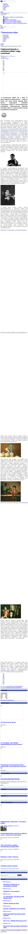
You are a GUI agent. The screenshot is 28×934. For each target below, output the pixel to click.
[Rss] (2, 12)
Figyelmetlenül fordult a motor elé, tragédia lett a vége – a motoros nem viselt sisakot (14, 834)
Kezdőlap (5, 3)
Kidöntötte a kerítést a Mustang (9, 856)
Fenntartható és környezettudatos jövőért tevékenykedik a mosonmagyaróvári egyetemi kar (13, 766)
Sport (4, 8)
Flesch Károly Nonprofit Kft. (15, 930)
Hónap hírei (5, 4)
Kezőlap (2, 43)
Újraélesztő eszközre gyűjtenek (9, 866)
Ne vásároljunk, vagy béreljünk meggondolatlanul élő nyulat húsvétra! (11, 743)
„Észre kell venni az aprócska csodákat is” (13, 22)
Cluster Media (4, 931)
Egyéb (2, 44)
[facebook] (3, 62)
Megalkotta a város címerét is (10, 19)
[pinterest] (3, 69)
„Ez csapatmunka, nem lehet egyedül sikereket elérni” (15, 23)
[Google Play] (1, 12)
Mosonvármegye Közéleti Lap (8, 56)
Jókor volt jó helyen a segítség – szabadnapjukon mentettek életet (10, 845)
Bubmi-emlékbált (10, 670)
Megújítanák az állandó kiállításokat (12, 686)
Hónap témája (6, 6)
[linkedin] (3, 64)
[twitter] (3, 63)
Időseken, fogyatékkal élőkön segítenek (12, 20)
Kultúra (5, 7)
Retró (4, 9)
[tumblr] (3, 67)
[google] (3, 68)
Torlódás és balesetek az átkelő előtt (11, 687)
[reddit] (4, 65)
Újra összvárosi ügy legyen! (8, 722)
